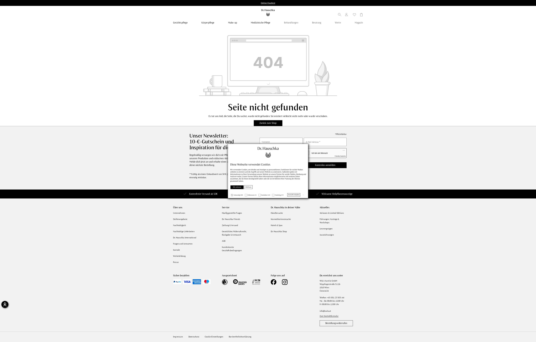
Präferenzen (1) (252, 195)
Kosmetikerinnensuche (281, 219)
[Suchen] (339, 15)
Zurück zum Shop (268, 123)
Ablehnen (248, 187)
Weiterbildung (179, 256)
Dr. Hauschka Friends (231, 219)
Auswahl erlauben (294, 195)
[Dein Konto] (347, 15)
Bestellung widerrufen (336, 323)
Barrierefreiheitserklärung (240, 337)
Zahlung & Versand (230, 225)
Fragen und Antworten (182, 244)
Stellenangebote (180, 219)
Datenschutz (193, 337)
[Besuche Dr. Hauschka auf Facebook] (273, 282)
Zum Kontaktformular (329, 316)
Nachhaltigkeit (179, 225)
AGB (224, 241)
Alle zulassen (237, 187)
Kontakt (176, 250)
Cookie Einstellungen (214, 337)
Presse (176, 262)
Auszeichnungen (327, 235)
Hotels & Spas (277, 225)
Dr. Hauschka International (184, 238)
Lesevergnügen (326, 229)
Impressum (178, 337)
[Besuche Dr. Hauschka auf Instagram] (285, 282)
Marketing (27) (279, 195)
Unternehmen (179, 213)
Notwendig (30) (238, 195)
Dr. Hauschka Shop (279, 231)
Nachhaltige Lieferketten (184, 231)
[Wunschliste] (354, 15)
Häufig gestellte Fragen (232, 213)
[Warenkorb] (360, 15)
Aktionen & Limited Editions (332, 213)
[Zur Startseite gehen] (268, 12)
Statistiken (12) (265, 195)
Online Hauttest (268, 3)
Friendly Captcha (340, 156)
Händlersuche (277, 213)
